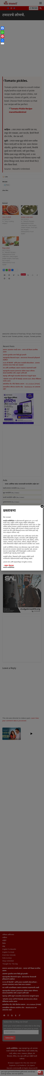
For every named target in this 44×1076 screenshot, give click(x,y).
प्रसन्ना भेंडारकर (9, 566)
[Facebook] (2, 28)
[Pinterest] (2, 36)
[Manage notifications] (39, 1071)
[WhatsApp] (2, 32)
